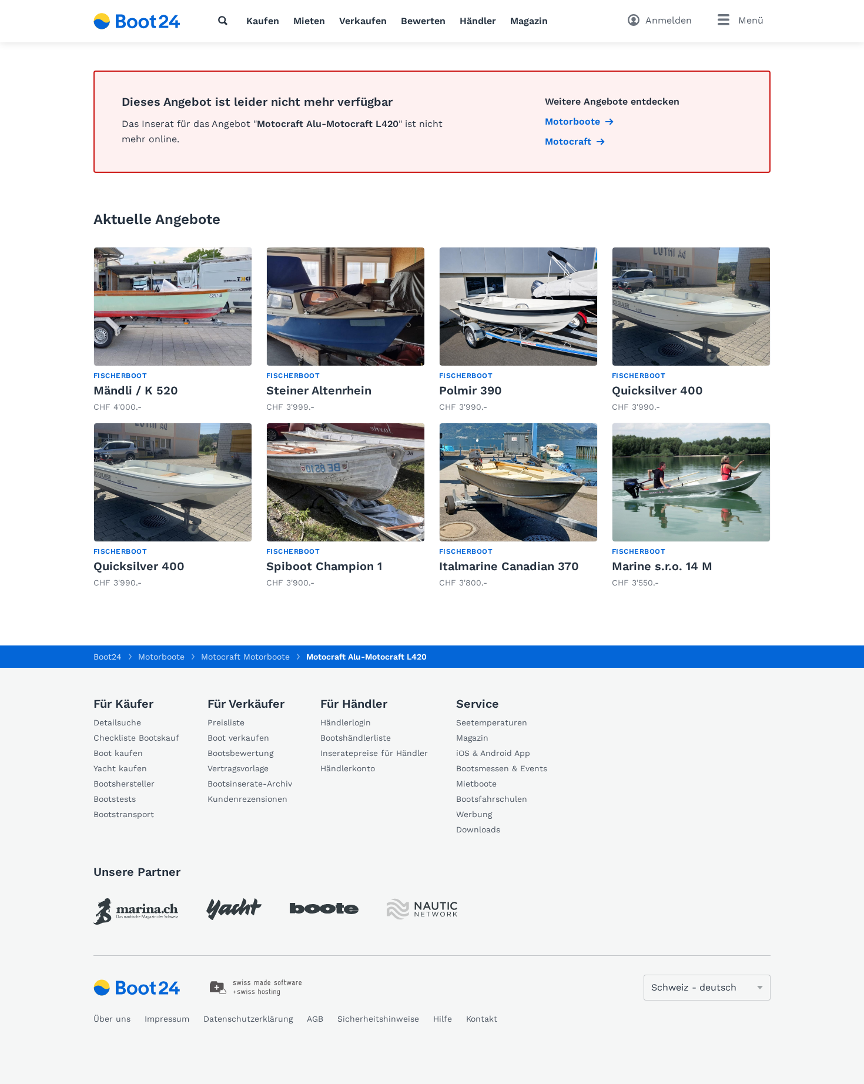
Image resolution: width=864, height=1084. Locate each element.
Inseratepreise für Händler (374, 753)
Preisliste (226, 722)
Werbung (474, 814)
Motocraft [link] (568, 141)
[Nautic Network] (422, 909)
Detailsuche (117, 722)
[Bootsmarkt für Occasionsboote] (136, 21)
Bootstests (114, 799)
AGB (315, 1018)
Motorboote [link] (572, 121)
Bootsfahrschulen (491, 799)
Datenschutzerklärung (248, 1018)
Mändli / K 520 (135, 390)
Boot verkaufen (238, 737)
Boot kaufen (118, 753)
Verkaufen (363, 20)
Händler (478, 20)
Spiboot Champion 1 (324, 566)
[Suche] (225, 20)
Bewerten (423, 20)
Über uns (111, 1018)
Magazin (529, 20)
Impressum (167, 1018)
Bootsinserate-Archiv (249, 783)
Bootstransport (123, 814)
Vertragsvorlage (238, 768)
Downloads (478, 829)
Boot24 (107, 656)
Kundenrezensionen (247, 799)
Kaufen (262, 20)
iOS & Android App (493, 753)
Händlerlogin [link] (345, 722)
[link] (172, 330)
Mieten (309, 20)
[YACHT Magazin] (234, 909)
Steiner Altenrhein (318, 390)
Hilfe (442, 1018)
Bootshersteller (124, 783)
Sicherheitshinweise (378, 1018)
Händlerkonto (347, 768)
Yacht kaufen (120, 768)
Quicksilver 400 (657, 390)
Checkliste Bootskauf (136, 737)
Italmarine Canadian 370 (509, 566)
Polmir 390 (470, 390)
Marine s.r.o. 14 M (662, 566)
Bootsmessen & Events (501, 768)
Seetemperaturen (491, 722)
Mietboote (476, 783)
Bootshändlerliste (355, 737)
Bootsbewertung (240, 753)
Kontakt (481, 1018)
